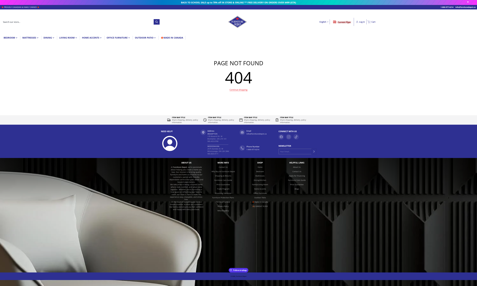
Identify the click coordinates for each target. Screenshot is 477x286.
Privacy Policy (223, 206)
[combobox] (80, 22)
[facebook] (281, 137)
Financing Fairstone (223, 193)
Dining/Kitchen (260, 180)
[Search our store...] (157, 22)
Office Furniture (260, 193)
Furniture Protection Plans (223, 197)
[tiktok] (296, 137)
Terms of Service (223, 202)
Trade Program (223, 189)
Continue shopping (238, 89)
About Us (297, 167)
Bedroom (260, 171)
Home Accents (260, 189)
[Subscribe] (314, 151)
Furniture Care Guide (223, 180)
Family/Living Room (260, 184)
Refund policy (223, 210)
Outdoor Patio (260, 197)
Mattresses (260, 176)
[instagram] (288, 137)
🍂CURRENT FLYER (260, 206)
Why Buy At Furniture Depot (223, 171)
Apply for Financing (297, 176)
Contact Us (223, 167)
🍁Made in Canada (260, 202)
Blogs (297, 189)
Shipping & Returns (223, 176)
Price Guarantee (223, 184)
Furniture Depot (241, 276)
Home (260, 167)
